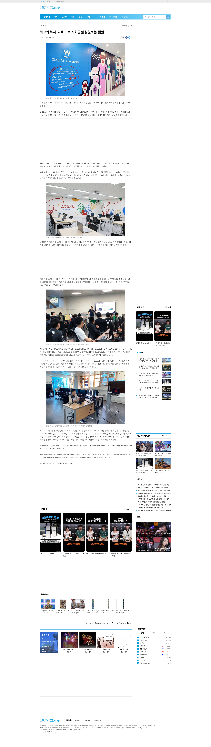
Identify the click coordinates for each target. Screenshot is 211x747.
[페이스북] (126, 37)
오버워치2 (142, 652)
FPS (165, 633)
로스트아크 (142, 660)
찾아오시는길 (97, 720)
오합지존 (44, 649)
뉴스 (56, 17)
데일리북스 (87, 652)
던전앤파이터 (142, 654)
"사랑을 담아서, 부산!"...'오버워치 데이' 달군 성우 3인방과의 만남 (149, 396)
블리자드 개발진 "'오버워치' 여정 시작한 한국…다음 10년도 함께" (154, 496)
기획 (88, 17)
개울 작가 (70, 652)
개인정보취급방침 (87, 720)
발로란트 (141, 646)
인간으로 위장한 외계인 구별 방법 (122, 612)
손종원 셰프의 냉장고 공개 (107, 612)
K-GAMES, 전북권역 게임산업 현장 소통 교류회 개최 (154, 505)
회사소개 (169, 1)
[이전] (166, 436)
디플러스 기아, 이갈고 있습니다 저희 (120, 555)
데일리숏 (125, 17)
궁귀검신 (44, 651)
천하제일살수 (45, 646)
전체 (142, 633)
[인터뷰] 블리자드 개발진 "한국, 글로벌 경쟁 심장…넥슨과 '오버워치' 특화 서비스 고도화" (154, 490)
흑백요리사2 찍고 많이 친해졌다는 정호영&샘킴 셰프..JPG (93, 612)
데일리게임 (42, 1)
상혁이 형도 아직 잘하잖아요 (96, 553)
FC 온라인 (142, 643)
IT (95, 17)
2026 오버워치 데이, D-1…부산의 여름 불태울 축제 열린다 (149, 374)
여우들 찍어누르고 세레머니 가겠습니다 (73, 555)
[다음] (169, 436)
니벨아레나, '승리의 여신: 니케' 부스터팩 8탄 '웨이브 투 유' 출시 (149, 360)
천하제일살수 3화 (87, 649)
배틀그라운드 (142, 649)
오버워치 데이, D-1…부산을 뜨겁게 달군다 (163, 454)
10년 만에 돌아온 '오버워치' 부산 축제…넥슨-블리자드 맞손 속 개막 (154, 499)
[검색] (168, 17)
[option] (153, 456)
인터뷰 (64, 17)
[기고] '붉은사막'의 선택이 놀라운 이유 (162, 471)
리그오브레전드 (143, 637)
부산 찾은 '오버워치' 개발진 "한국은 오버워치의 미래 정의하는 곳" (154, 487)
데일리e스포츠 (50, 1)
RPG (153, 633)
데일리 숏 (44, 509)
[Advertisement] (68, 138)
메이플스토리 (142, 640)
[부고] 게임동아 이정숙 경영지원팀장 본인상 (151, 502)
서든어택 (141, 657)
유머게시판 (113, 17)
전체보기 (127, 509)
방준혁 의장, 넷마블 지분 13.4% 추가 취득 (144, 454)
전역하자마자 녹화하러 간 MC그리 (47, 612)
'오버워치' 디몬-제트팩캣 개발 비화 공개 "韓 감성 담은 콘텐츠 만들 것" (149, 367)
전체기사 (46, 17)
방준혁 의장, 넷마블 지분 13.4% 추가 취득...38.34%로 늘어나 (154, 510)
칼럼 (80, 17)
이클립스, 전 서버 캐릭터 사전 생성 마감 (149, 389)
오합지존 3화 (106, 649)
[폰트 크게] (123, 37)
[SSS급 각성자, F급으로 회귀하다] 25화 (69, 649)
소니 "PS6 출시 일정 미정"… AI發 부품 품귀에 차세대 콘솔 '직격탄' (148, 381)
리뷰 (73, 17)
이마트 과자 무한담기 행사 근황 (62, 612)
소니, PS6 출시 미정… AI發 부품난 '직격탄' (144, 471)
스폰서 (102, 17)
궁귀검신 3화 (124, 649)
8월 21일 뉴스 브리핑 (47, 553)
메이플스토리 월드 (143, 663)
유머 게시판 (45, 594)
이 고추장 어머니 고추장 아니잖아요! (77, 612)
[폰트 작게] (121, 37)
